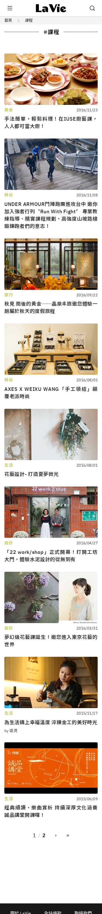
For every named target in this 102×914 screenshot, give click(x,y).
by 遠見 (10, 730)
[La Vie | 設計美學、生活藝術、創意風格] (51, 8)
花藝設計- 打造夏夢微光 (31, 474)
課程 (29, 20)
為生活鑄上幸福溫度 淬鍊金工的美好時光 (50, 722)
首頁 (8, 20)
